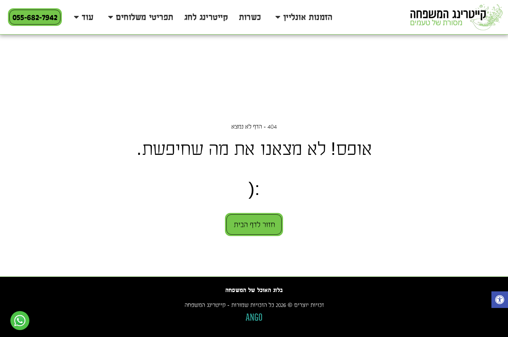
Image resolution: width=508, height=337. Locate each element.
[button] (301, 17)
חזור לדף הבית (254, 224)
